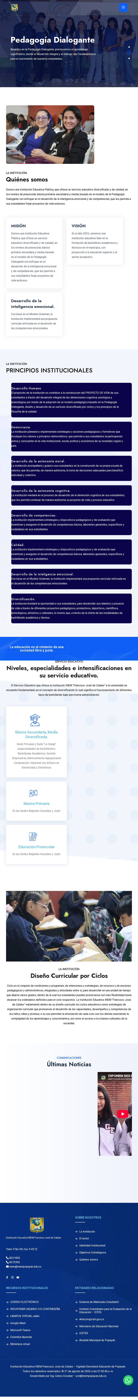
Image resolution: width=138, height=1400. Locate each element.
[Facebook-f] (7, 1277)
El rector (84, 1238)
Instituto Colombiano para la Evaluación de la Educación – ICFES (105, 1311)
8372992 (14, 1262)
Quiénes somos (88, 1259)
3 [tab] (129, 58)
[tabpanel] (69, 43)
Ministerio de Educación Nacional (98, 1326)
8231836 (14, 1257)
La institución (87, 1231)
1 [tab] (129, 47)
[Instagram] (12, 1277)
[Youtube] (18, 1277)
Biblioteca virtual (20, 1344)
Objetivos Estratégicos (92, 1252)
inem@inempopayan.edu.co (25, 1266)
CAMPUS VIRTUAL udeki (24, 1316)
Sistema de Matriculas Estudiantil (99, 1302)
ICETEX (83, 1333)
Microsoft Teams (20, 1330)
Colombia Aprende (21, 1337)
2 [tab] (129, 52)
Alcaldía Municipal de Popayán (97, 1340)
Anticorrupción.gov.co (91, 1319)
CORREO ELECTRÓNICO (24, 1302)
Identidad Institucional (92, 1245)
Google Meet (18, 1323)
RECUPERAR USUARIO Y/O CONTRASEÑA (35, 1309)
